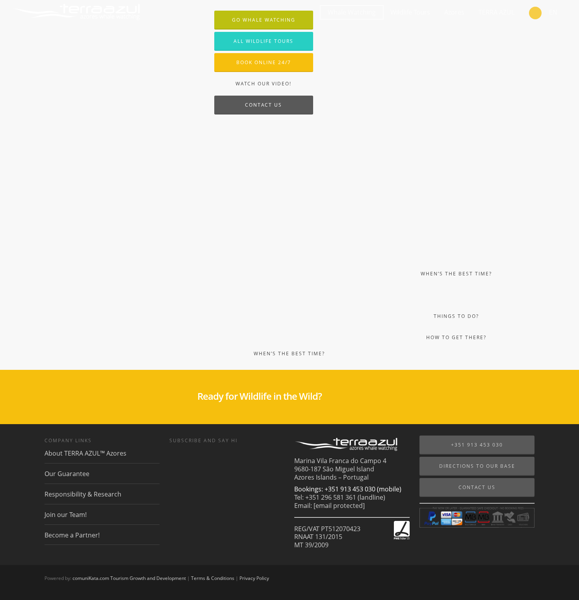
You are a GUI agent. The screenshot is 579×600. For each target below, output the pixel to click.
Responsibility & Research (83, 494)
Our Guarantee (67, 473)
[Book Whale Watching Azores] (535, 14)
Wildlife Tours (410, 12)
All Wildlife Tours (263, 41)
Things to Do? (456, 316)
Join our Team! (66, 514)
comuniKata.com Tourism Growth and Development (129, 578)
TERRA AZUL (496, 12)
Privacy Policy (254, 578)
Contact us (263, 105)
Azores (454, 12)
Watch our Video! (263, 83)
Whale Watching (352, 12)
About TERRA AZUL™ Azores (85, 453)
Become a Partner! (72, 535)
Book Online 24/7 (263, 62)
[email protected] (339, 505)
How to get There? (456, 337)
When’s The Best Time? (289, 353)
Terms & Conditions (212, 578)
